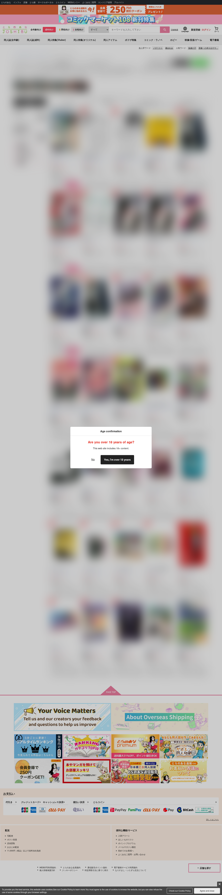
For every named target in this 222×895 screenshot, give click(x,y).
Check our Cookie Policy (180, 890)
